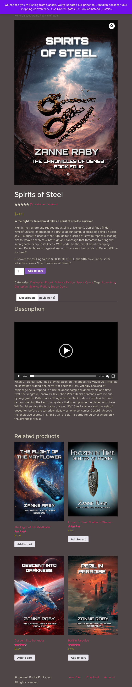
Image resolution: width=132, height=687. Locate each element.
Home (18, 15)
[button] (112, 26)
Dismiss (107, 9)
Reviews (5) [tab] (47, 297)
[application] (66, 351)
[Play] (19, 376)
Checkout (92, 677)
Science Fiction (65, 282)
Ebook (49, 282)
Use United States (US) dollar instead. (76, 9)
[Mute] (107, 376)
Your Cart (75, 677)
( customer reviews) (44, 204)
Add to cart (35, 270)
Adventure (108, 282)
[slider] (63, 376)
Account (109, 677)
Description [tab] (27, 297)
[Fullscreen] (113, 376)
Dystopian (36, 282)
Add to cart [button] (24, 544)
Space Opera (31, 15)
